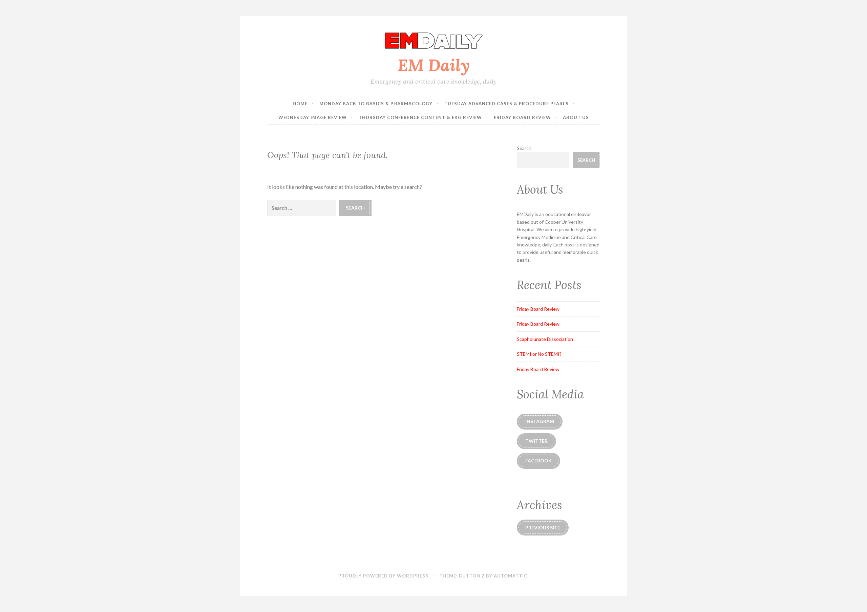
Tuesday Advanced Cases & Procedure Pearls (506, 103)
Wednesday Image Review (312, 117)
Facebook (538, 460)
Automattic (510, 575)
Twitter (536, 441)
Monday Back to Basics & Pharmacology (375, 103)
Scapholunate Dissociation (545, 339)
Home (300, 103)
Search (524, 148)
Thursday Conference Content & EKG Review (420, 117)
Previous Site (542, 527)
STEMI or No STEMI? (539, 354)
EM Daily (434, 64)
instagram (539, 421)
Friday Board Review (522, 117)
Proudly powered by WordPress (383, 575)
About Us (576, 117)
